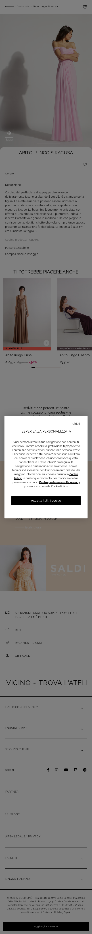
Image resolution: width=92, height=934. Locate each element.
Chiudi (77, 423)
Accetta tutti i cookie (46, 500)
